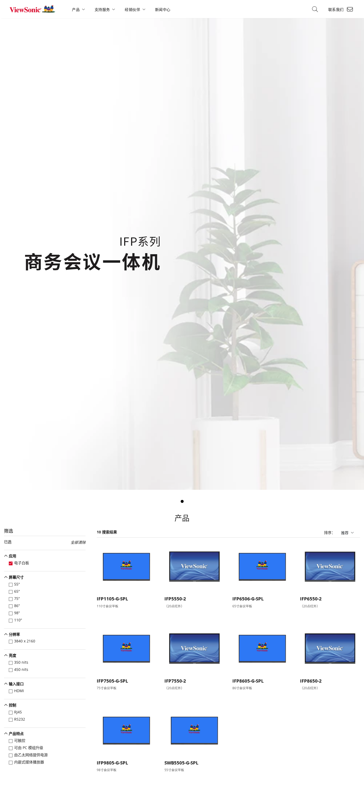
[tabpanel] (182, 254)
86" (17, 605)
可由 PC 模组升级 (28, 747)
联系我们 (336, 9)
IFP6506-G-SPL (248, 599)
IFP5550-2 (175, 599)
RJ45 (18, 711)
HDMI (19, 690)
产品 (76, 9)
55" (17, 584)
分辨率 (14, 634)
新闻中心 (163, 9)
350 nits (21, 662)
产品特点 (16, 733)
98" (17, 612)
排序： (329, 532)
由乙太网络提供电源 (31, 754)
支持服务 (102, 9)
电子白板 (21, 562)
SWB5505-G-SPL (181, 763)
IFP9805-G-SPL (112, 763)
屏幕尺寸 (16, 577)
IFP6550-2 (311, 599)
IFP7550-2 (175, 681)
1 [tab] (182, 501)
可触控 (19, 740)
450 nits (21, 669)
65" (17, 591)
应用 (12, 555)
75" (17, 598)
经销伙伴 (132, 9)
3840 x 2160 (24, 640)
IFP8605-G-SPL (248, 681)
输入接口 (16, 683)
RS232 (19, 719)
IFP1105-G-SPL (112, 599)
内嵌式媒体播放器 (29, 761)
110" (18, 619)
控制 (12, 705)
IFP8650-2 (311, 681)
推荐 (345, 532)
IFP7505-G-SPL (112, 681)
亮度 (12, 655)
